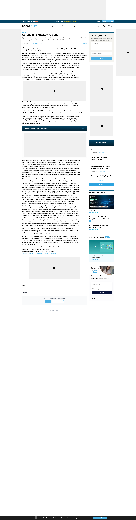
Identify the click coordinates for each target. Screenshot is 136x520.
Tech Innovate (93, 210)
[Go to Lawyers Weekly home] (29, 26)
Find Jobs (101, 293)
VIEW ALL (82, 128)
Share (85, 43)
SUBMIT (102, 58)
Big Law (75, 26)
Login (98, 21)
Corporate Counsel (55, 26)
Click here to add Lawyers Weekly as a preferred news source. (39, 253)
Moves (47, 26)
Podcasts (86, 26)
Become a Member (108, 21)
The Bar (64, 26)
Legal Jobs (99, 26)
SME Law (69, 26)
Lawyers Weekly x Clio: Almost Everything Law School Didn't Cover (100, 218)
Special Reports (110, 26)
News (43, 26)
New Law (80, 26)
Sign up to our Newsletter (70, 21)
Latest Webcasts (97, 192)
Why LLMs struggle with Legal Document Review (98, 226)
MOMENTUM (33, 21)
